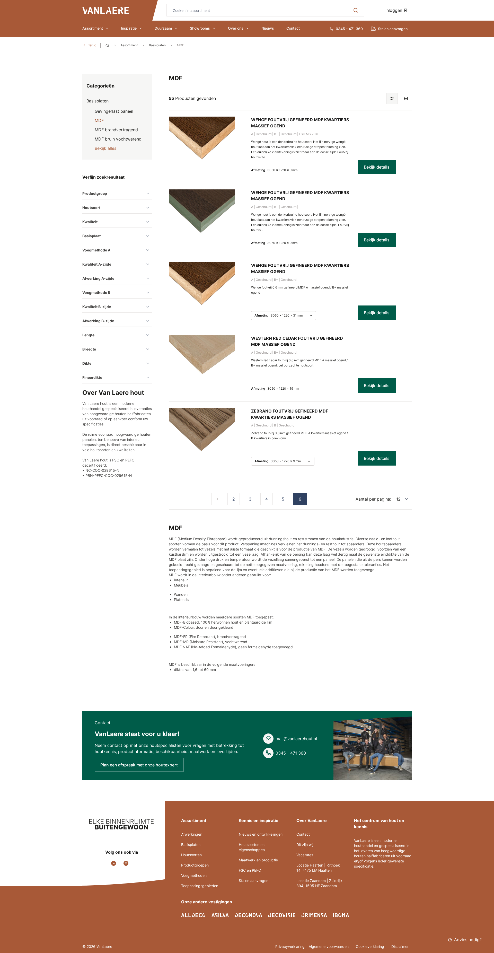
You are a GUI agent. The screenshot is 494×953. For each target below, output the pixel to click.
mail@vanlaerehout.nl (296, 738)
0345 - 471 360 (291, 753)
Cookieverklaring (370, 946)
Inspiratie (129, 28)
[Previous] (217, 499)
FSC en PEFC (250, 870)
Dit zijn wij (304, 844)
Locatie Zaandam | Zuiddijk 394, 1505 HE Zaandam (319, 883)
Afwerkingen (191, 834)
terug (92, 45)
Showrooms (200, 28)
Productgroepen (195, 865)
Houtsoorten (191, 855)
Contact (293, 28)
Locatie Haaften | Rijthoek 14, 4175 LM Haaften (318, 867)
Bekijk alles (105, 148)
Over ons (235, 28)
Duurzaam (163, 28)
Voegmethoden (194, 875)
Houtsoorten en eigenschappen (252, 847)
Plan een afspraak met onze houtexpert (139, 764)
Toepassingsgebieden (199, 886)
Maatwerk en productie (258, 860)
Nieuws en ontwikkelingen (261, 834)
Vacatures (304, 855)
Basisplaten (157, 45)
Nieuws (267, 28)
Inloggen (394, 10)
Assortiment (92, 28)
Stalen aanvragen (253, 880)
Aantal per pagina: (373, 499)
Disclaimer (400, 946)
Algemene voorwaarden (329, 946)
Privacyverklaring (290, 946)
